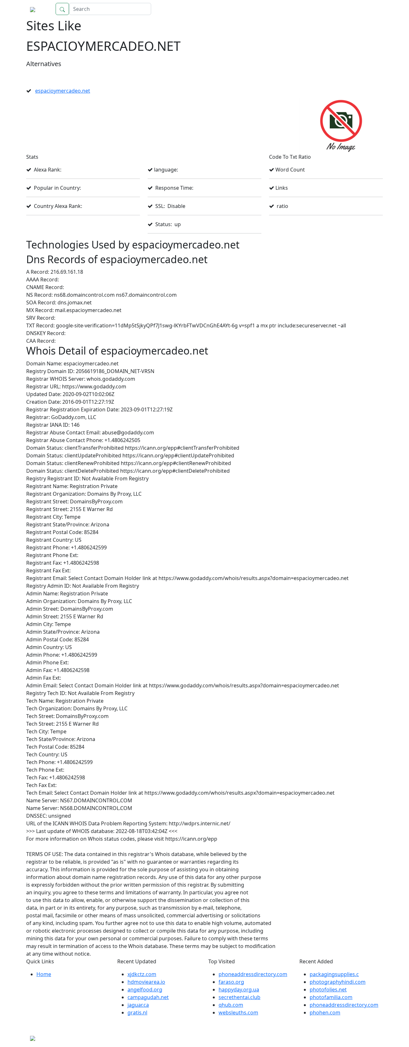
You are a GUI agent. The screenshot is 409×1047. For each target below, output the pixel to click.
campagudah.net (148, 997)
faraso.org (231, 981)
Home (369, 8)
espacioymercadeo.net (62, 90)
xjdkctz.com (141, 974)
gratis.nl (137, 1012)
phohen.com (325, 1012)
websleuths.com (238, 1012)
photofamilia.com (331, 997)
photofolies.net (328, 989)
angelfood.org (144, 989)
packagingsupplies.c (334, 974)
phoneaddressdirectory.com (253, 974)
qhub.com (231, 1004)
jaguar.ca (138, 1004)
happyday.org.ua (239, 989)
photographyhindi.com (338, 981)
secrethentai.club (239, 997)
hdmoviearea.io (146, 981)
